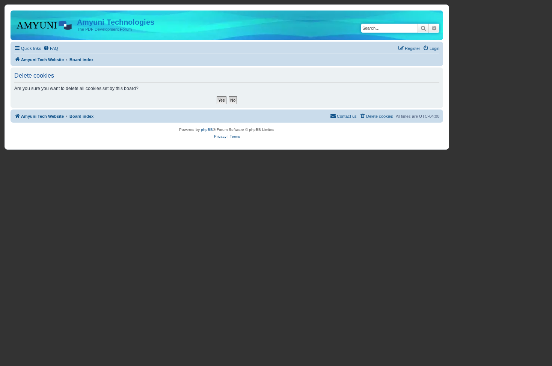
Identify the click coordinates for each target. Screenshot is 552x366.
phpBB (207, 130)
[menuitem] (50, 48)
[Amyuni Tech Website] (44, 24)
